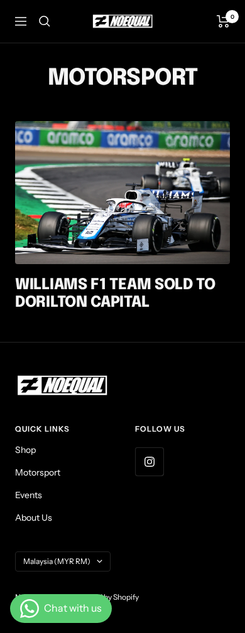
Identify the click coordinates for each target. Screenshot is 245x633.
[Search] (44, 21)
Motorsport (37, 472)
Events (28, 495)
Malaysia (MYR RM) (56, 561)
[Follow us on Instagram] (149, 461)
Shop (25, 449)
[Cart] (223, 21)
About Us (33, 517)
